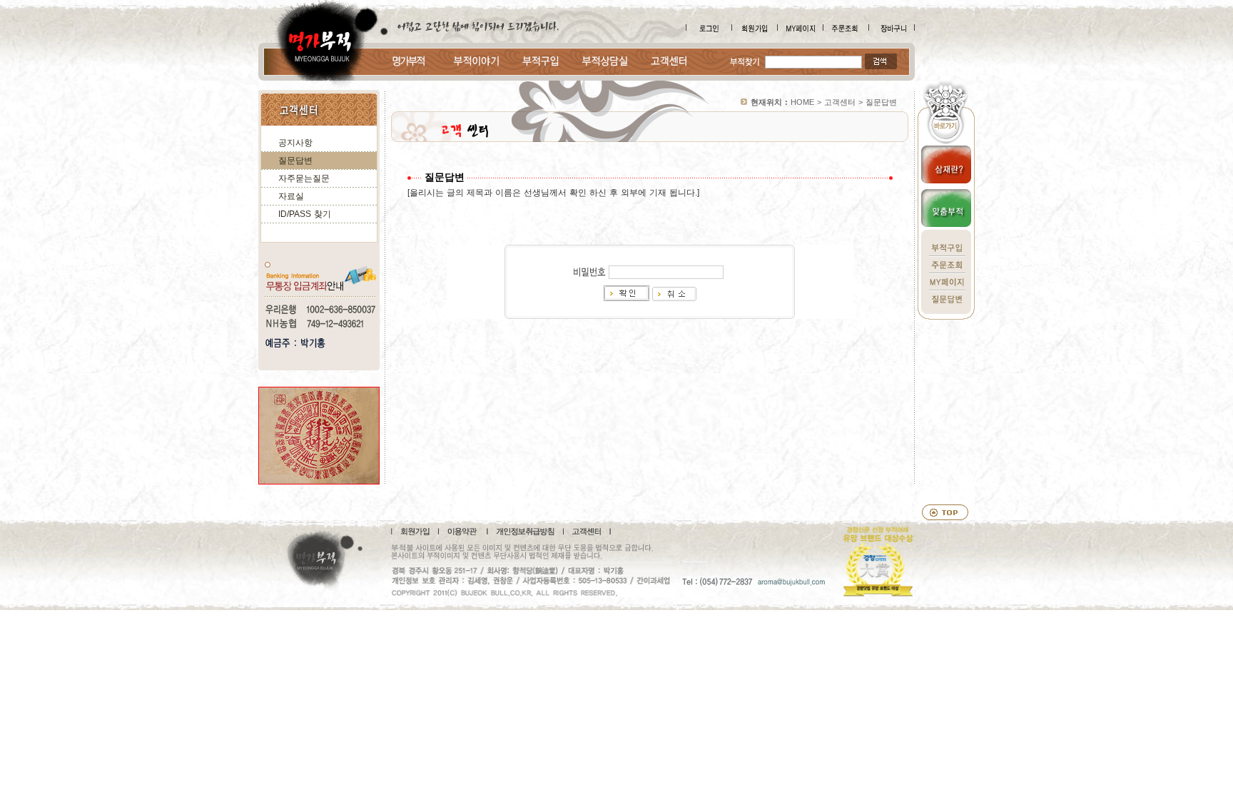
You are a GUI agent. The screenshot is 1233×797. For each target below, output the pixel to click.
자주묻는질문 (304, 178)
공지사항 (295, 143)
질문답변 (295, 161)
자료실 (291, 196)
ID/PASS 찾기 (304, 214)
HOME (802, 102)
